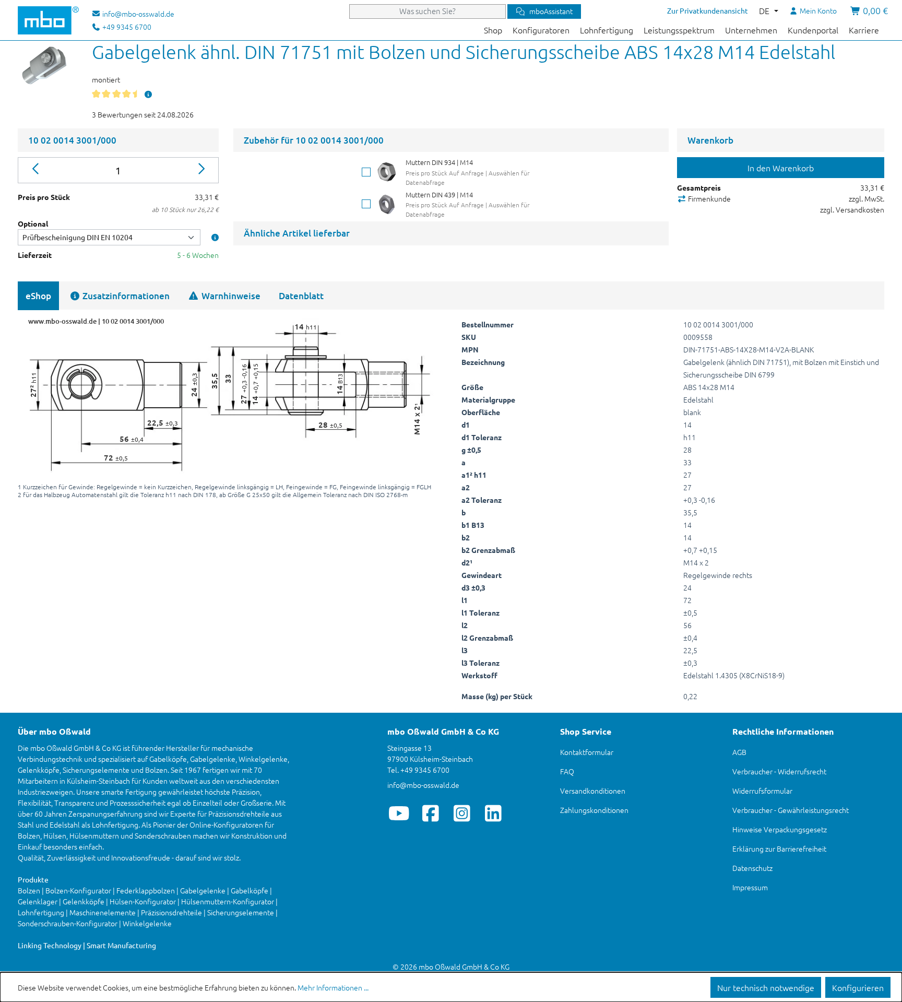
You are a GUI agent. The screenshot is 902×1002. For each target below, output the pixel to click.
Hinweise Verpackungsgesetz (779, 829)
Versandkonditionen (592, 790)
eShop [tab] (38, 296)
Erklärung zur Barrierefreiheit (779, 848)
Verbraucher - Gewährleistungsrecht (790, 810)
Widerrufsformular (762, 790)
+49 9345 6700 (126, 26)
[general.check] (366, 172)
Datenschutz (752, 868)
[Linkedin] (493, 813)
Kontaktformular (586, 752)
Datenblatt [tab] (301, 296)
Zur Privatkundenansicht (707, 10)
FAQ (567, 771)
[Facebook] (430, 813)
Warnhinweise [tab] (229, 296)
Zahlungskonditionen (594, 810)
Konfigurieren (858, 987)
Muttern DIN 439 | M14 (439, 194)
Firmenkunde (708, 198)
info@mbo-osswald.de (423, 785)
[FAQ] (148, 94)
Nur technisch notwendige (765, 987)
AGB (739, 752)
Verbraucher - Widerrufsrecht (779, 771)
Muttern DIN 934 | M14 (439, 162)
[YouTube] (399, 813)
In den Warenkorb (780, 167)
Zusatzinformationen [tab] (125, 296)
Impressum (750, 887)
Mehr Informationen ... (333, 987)
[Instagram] (461, 813)
